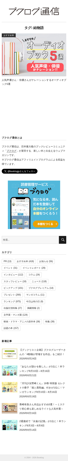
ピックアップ (10, 288)
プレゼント (9, 295)
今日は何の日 (33, 301)
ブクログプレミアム (38, 288)
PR (5, 261)
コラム (31, 275)
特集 (47, 321)
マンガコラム (33, 295)
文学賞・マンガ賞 (13, 315)
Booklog (40, 457)
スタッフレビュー (13, 281)
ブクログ (11, 150)
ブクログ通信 (34, 11)
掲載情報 (31, 308)
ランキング (9, 301)
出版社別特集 (10, 308)
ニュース (36, 281)
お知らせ (43, 261)
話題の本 (8, 328)
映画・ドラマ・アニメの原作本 (19, 321)
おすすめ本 (22, 261)
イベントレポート (32, 268)
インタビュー (10, 275)
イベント (8, 268)
